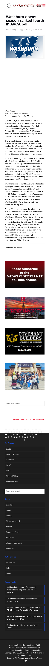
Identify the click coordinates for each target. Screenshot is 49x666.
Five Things (10, 563)
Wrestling (9, 548)
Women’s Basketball (14, 543)
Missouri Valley (12, 476)
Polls (8, 568)
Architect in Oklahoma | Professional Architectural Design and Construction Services (21, 589)
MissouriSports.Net (15, 648)
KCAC (8, 465)
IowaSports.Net (33, 645)
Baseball (9, 505)
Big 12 (8, 449)
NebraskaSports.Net (32, 648)
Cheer (8, 510)
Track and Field (12, 532)
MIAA (8, 471)
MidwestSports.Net (15, 650)
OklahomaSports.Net (32, 650)
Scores (9, 573)
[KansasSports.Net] (24, 5)
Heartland (10, 460)
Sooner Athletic (12, 482)
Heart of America (12, 454)
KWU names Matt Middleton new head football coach (22, 600)
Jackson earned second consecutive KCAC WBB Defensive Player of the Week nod (24, 609)
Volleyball (10, 538)
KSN (21, 29)
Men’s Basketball (13, 521)
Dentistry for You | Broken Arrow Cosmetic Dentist (23, 626)
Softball (9, 527)
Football (9, 516)
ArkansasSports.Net (17, 645)
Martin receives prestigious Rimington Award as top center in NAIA (24, 617)
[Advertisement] (24, 86)
